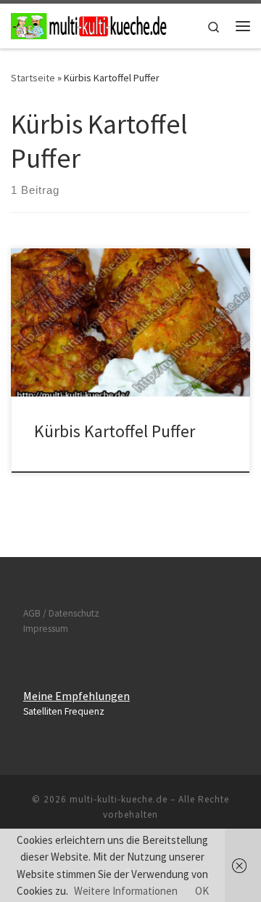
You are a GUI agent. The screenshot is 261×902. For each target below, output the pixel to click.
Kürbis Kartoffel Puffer (114, 431)
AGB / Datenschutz (61, 613)
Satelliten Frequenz (63, 711)
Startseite (33, 77)
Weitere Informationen (126, 891)
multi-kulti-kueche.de (118, 799)
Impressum (45, 628)
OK (202, 891)
